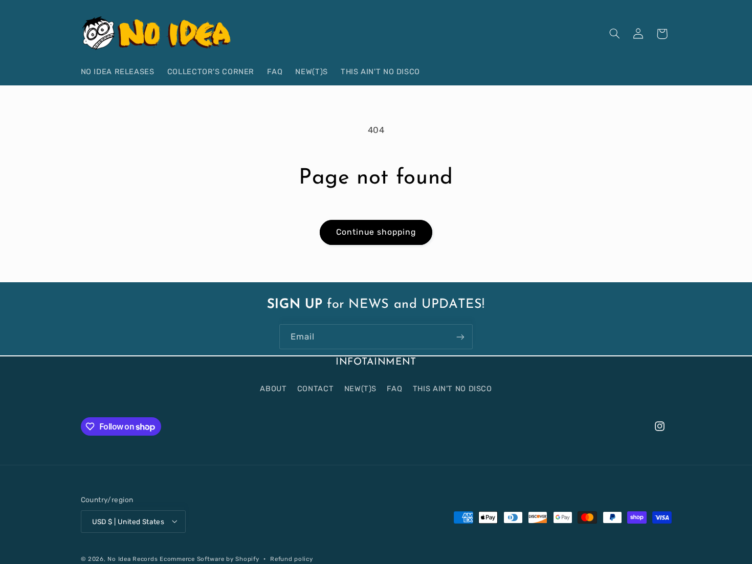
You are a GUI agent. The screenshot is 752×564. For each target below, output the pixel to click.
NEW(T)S (360, 388)
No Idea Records (132, 558)
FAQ (394, 388)
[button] (614, 34)
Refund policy (291, 558)
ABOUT (273, 388)
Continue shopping (376, 232)
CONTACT (315, 388)
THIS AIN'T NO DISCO (452, 388)
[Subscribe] (460, 336)
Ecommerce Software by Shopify (209, 558)
